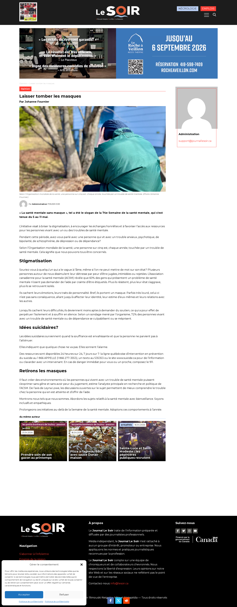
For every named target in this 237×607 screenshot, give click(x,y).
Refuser (64, 594)
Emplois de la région (32, 559)
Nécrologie (187, 8)
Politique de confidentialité (31, 601)
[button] (81, 564)
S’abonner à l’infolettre (34, 554)
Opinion (23, 83)
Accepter (24, 594)
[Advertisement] (92, 485)
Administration (39, 204)
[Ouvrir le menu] (206, 15)
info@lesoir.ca (119, 583)
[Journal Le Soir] (118, 12)
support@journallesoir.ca (195, 140)
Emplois (208, 8)
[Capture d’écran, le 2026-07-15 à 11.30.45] (118, 53)
